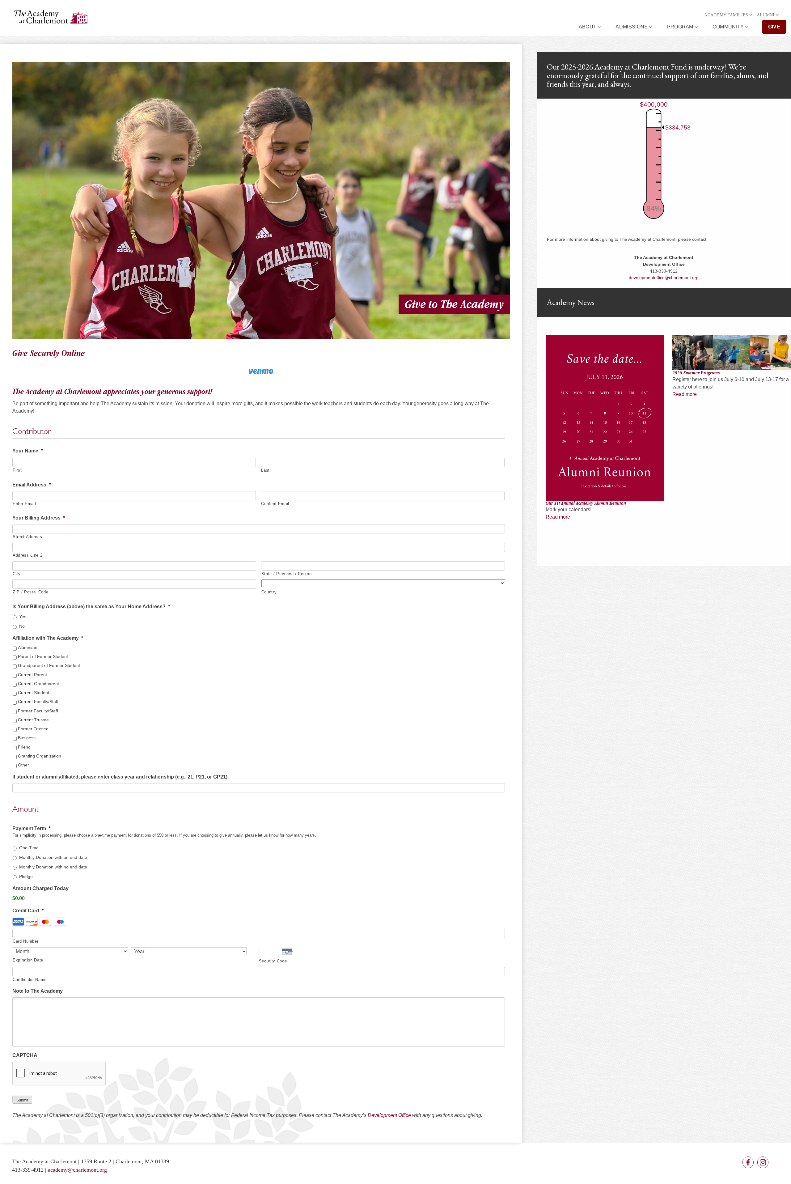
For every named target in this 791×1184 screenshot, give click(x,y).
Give (774, 26)
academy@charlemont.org (77, 1170)
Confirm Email (275, 503)
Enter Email (24, 503)
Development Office (389, 1115)
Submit (22, 1100)
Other (23, 764)
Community (728, 26)
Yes (22, 616)
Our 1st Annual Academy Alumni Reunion (586, 503)
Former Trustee (33, 728)
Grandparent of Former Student (49, 665)
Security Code (273, 961)
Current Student (33, 692)
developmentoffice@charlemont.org (664, 277)
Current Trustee (33, 719)
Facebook (748, 1162)
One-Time (29, 847)
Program (680, 26)
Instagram (762, 1162)
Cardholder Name (30, 979)
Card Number (25, 941)
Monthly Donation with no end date (53, 866)
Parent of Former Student (43, 656)
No (22, 626)
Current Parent (32, 674)
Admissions (631, 26)
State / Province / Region (286, 573)
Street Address (27, 536)
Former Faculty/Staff (38, 710)
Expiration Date (28, 960)
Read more (558, 517)
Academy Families (726, 15)
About (588, 26)
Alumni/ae (27, 647)
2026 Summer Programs (696, 372)
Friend (24, 747)
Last (265, 470)
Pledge (26, 876)
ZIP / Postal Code (30, 592)
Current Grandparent (38, 683)
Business (27, 737)
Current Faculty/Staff (38, 701)
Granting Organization (39, 755)
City (17, 573)
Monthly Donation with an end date (53, 857)
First (17, 470)
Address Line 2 (27, 555)
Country (269, 592)
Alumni (766, 15)
